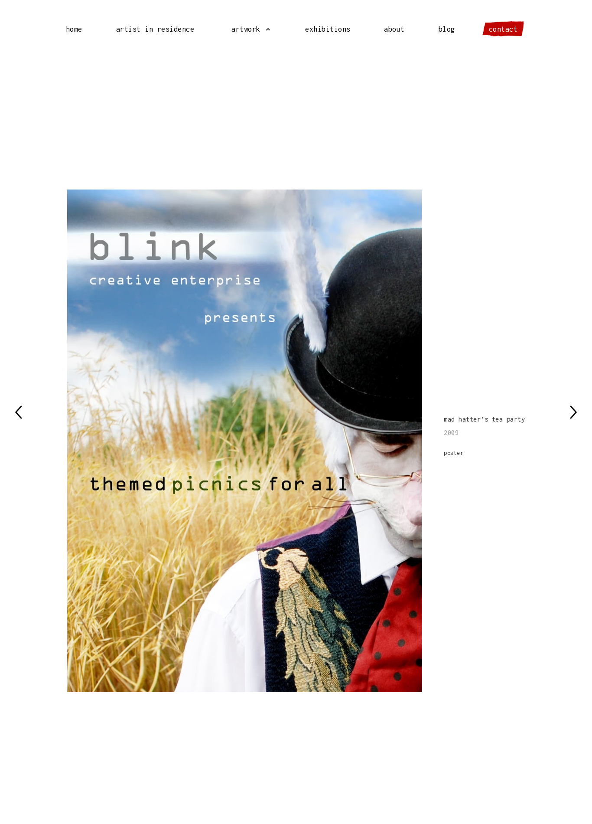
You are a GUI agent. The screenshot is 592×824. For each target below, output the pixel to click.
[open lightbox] (255, 441)
